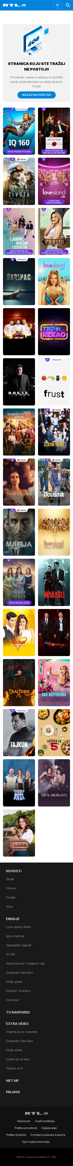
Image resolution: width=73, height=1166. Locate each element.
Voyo (9, 906)
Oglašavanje (49, 1128)
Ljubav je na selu (18, 1059)
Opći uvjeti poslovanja (35, 1141)
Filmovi (11, 888)
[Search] (68, 5)
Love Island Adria (18, 927)
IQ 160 (10, 954)
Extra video (17, 1024)
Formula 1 (13, 1000)
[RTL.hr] (14, 5)
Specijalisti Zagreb (18, 945)
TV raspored (18, 1012)
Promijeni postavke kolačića (48, 1134)
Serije (10, 879)
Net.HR (12, 1081)
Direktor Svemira (18, 991)
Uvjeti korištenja (44, 1121)
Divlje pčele (14, 982)
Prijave (13, 1092)
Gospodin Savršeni (19, 972)
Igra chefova (15, 936)
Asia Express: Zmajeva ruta (25, 963)
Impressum (23, 1121)
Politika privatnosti (26, 1128)
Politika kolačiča (16, 1134)
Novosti (14, 871)
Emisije (10, 897)
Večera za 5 (14, 1068)
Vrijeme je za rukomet (21, 1032)
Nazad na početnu (36, 94)
